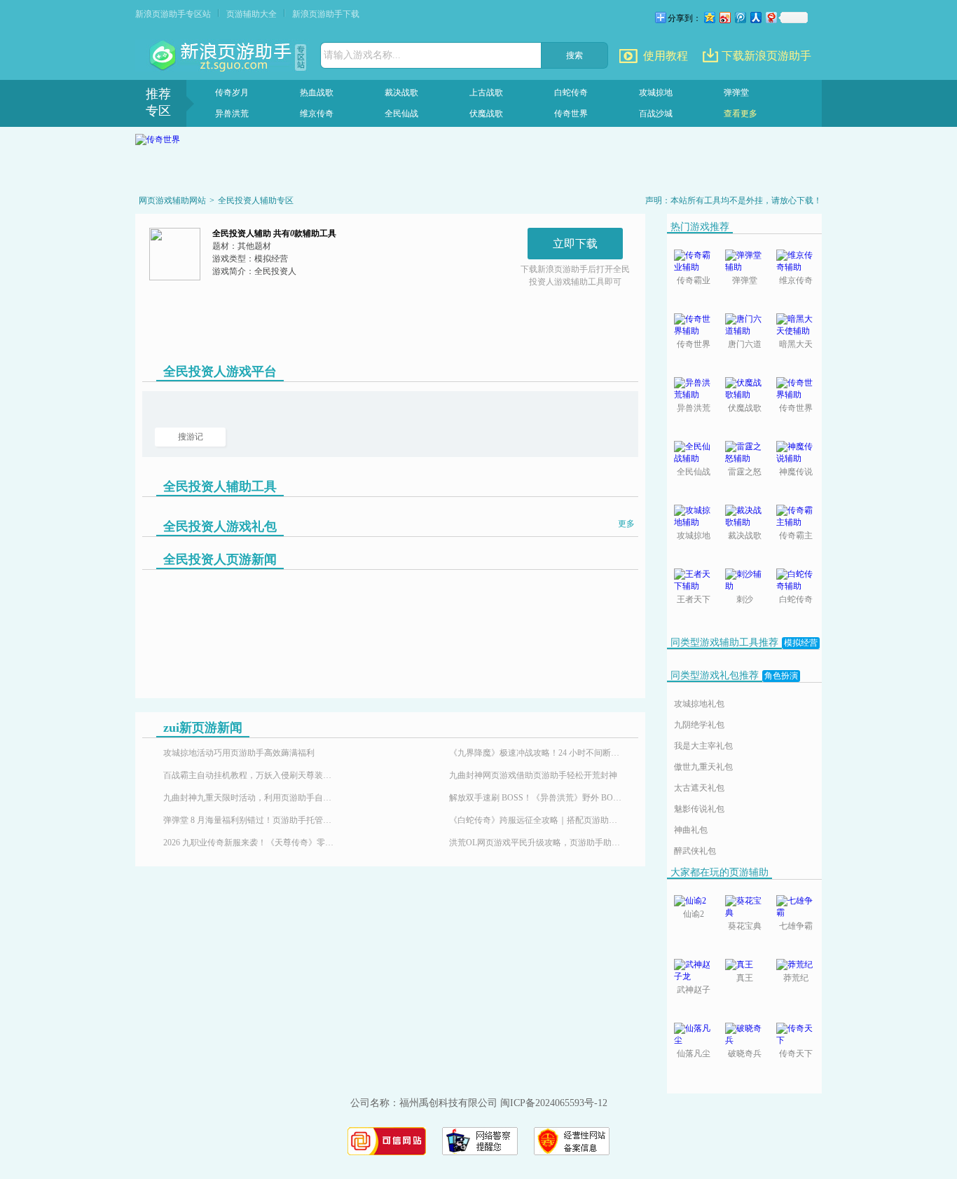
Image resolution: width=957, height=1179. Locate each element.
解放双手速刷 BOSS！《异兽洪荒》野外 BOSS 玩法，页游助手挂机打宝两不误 (536, 798)
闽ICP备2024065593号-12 (553, 1103)
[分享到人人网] (755, 17)
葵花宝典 (745, 926)
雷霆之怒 (745, 472)
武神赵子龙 (693, 991)
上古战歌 (486, 92)
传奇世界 (571, 113)
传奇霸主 (796, 535)
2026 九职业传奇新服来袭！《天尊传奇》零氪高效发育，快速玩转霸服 (250, 842)
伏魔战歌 (486, 113)
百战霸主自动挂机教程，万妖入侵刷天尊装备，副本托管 (250, 775)
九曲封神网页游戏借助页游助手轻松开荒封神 (533, 775)
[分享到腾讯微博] (740, 17)
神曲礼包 (691, 830)
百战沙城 (656, 113)
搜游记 (190, 437)
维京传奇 (316, 113)
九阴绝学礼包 (699, 725)
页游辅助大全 (251, 14)
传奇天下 (796, 1053)
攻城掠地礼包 (699, 704)
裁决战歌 (401, 92)
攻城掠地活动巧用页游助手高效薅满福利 (239, 753)
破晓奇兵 (745, 1053)
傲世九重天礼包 (703, 767)
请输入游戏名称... (362, 55)
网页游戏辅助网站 (172, 200)
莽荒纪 (795, 978)
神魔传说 (796, 472)
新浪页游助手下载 (325, 14)
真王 (744, 978)
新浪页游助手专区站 (173, 14)
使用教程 (665, 56)
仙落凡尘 (693, 1053)
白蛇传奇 (571, 92)
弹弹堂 (736, 92)
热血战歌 (316, 92)
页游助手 (222, 56)
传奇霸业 (693, 280)
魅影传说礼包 (699, 809)
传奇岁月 (232, 92)
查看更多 (740, 113)
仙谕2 (693, 914)
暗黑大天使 (796, 345)
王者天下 (693, 599)
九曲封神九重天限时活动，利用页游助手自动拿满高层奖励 (250, 798)
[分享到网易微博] (770, 17)
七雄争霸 (796, 926)
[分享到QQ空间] (709, 17)
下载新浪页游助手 (766, 56)
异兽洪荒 (232, 113)
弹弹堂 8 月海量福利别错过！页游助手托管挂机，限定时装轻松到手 (250, 820)
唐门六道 (745, 344)
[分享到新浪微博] (724, 17)
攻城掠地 (656, 92)
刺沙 (744, 599)
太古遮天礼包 (699, 788)
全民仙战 (401, 113)
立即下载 (575, 244)
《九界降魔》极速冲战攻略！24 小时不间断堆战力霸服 (536, 753)
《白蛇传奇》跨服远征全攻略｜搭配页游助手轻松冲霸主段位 (536, 820)
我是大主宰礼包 (703, 746)
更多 (626, 524)
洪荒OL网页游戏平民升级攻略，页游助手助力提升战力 (536, 842)
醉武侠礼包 (695, 851)
